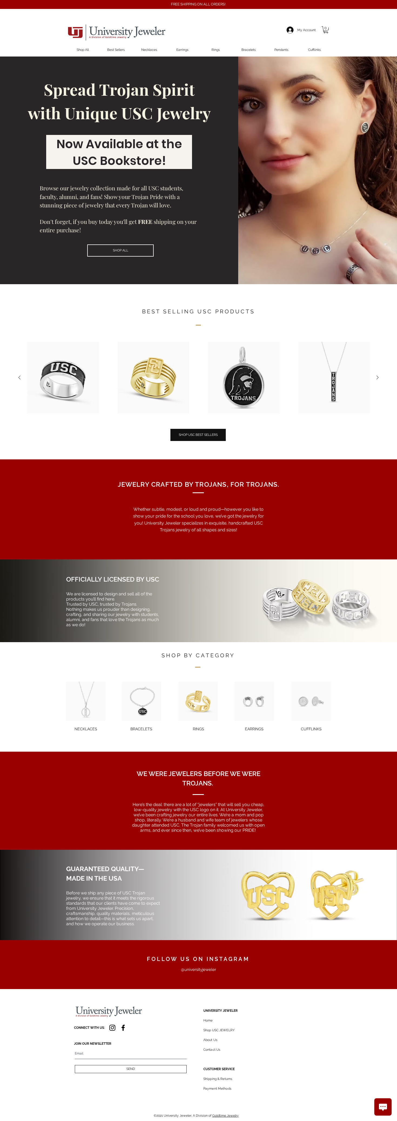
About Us (210, 1040)
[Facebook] (123, 1028)
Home (208, 1020)
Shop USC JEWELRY (219, 1030)
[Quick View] (63, 377)
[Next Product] (377, 377)
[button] (326, 29)
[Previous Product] (19, 377)
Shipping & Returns (217, 1079)
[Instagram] (112, 1028)
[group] (198, 377)
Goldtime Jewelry (225, 1115)
